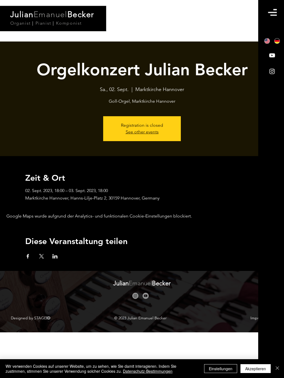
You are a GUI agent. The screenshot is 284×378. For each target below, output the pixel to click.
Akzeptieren (255, 368)
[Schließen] (277, 369)
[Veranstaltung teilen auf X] (41, 256)
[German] (277, 41)
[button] (272, 12)
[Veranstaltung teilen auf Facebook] (28, 256)
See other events (142, 131)
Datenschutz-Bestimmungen (148, 371)
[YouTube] (272, 55)
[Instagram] (272, 71)
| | (46, 23)
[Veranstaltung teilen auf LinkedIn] (55, 256)
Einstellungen (220, 368)
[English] (267, 41)
